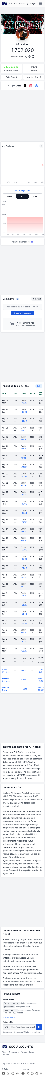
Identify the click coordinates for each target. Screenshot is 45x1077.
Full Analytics (21, 190)
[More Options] (27, 3)
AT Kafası (22, 44)
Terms (31, 1052)
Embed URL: (8, 1022)
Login (33, 3)
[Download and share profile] (36, 85)
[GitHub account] (37, 1073)
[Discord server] (17, 1073)
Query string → (9, 1017)
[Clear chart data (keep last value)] (41, 146)
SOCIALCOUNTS (29, 1063)
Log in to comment (24, 313)
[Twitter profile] (8, 1073)
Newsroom (13, 1052)
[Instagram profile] (13, 1073)
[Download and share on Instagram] (30, 85)
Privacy (23, 1052)
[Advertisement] (22, 114)
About (4, 1052)
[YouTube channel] (3, 1073)
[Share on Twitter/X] (25, 85)
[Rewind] (8, 85)
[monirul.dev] (41, 1073)
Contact (5, 1054)
